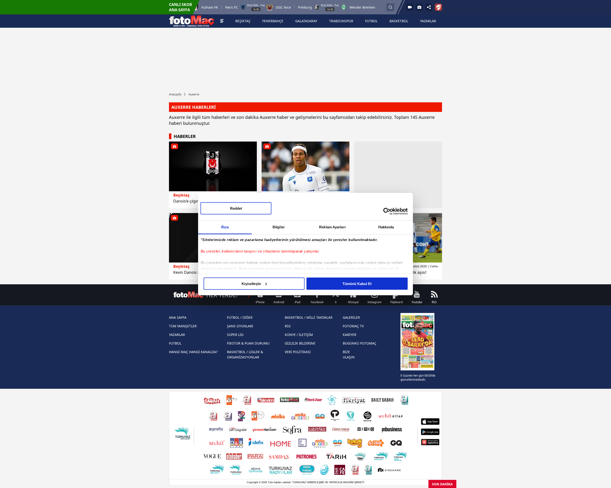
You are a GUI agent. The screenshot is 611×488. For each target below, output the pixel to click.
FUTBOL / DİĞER (240, 317)
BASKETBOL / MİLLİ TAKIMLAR (308, 317)
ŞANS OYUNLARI (240, 326)
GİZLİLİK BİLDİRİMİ (300, 343)
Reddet (236, 208)
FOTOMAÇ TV (353, 326)
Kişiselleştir (251, 283)
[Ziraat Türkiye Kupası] (438, 7)
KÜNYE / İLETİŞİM (299, 334)
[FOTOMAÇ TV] (409, 7)
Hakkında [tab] (386, 227)
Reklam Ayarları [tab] (332, 227)
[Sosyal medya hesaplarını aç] (428, 7)
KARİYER (349, 334)
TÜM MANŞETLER (183, 326)
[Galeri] (419, 7)
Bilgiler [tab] (279, 227)
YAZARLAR (177, 334)
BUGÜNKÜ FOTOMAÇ (359, 343)
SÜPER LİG (235, 334)
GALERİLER (351, 317)
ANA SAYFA (177, 317)
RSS (288, 326)
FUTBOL (175, 343)
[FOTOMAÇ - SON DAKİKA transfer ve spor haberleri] (191, 21)
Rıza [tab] (225, 227)
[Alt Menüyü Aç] (221, 21)
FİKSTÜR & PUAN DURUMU (248, 343)
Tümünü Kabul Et (357, 283)
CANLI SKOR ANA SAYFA (180, 7)
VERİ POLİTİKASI (298, 352)
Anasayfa (175, 94)
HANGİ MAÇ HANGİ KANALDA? (193, 352)
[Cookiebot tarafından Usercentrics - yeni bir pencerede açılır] (387, 211)
